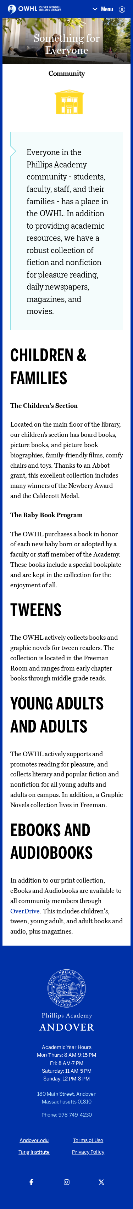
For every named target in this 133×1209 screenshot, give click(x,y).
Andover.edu (34, 1140)
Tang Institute (34, 1152)
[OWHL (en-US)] (34, 9)
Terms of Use (88, 1140)
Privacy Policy (88, 1152)
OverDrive (25, 911)
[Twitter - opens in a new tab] (101, 1182)
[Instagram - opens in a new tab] (66, 1182)
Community (67, 73)
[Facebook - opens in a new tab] (31, 1182)
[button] (102, 9)
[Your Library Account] (122, 9)
